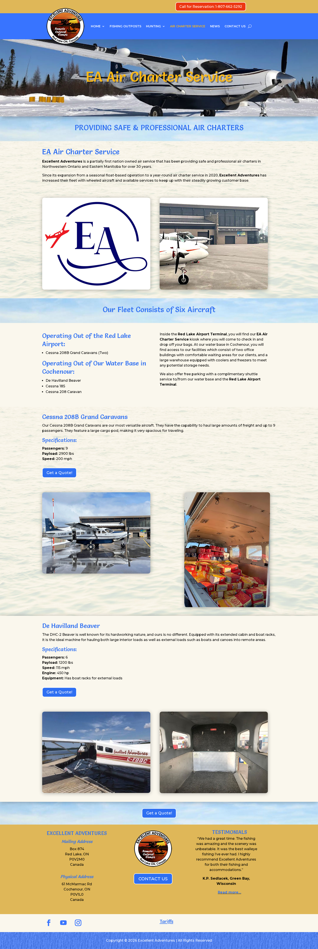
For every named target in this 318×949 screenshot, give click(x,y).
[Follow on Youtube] (63, 922)
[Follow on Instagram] (78, 922)
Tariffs (166, 921)
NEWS (215, 26)
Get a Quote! (59, 472)
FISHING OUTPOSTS (125, 26)
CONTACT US (235, 26)
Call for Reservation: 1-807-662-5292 (210, 7)
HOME (96, 26)
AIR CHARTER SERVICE (187, 26)
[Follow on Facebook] (48, 922)
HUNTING (153, 26)
